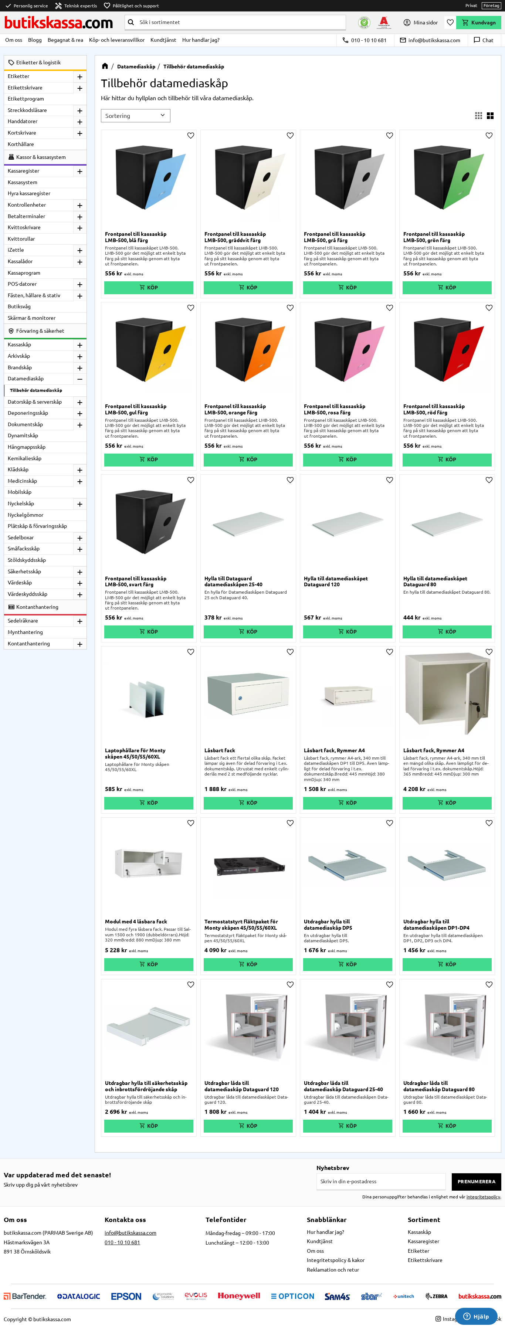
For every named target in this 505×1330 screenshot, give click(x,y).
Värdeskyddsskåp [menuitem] (27, 594)
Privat (471, 5)
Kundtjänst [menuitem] (163, 40)
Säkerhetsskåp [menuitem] (24, 571)
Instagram (454, 1319)
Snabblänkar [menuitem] (327, 1219)
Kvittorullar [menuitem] (21, 239)
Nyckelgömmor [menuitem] (25, 515)
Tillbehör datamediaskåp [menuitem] (36, 390)
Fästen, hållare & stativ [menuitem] (34, 295)
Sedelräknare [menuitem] (23, 621)
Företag (491, 5)
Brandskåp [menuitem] (20, 367)
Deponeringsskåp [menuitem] (28, 413)
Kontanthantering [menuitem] (29, 644)
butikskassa (58, 22)
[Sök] (131, 22)
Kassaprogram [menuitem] (24, 273)
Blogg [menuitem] (35, 40)
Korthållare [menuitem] (21, 144)
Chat (483, 40)
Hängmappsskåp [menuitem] (26, 447)
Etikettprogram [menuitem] (26, 99)
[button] (450, 22)
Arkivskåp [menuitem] (19, 356)
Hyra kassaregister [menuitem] (29, 193)
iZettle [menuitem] (16, 250)
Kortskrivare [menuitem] (22, 133)
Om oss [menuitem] (13, 40)
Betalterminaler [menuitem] (26, 216)
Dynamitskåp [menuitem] (23, 435)
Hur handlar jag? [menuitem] (201, 40)
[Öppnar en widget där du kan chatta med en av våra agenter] (476, 1317)
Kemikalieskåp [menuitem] (24, 458)
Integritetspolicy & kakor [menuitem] (336, 1260)
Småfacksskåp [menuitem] (24, 549)
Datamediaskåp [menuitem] (26, 378)
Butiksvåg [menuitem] (19, 306)
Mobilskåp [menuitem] (19, 492)
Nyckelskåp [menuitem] (21, 503)
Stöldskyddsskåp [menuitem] (27, 560)
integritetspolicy (483, 1196)
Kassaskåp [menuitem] (19, 344)
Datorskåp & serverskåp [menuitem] (35, 402)
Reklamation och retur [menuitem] (333, 1270)
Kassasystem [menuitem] (22, 182)
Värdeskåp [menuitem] (20, 583)
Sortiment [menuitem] (424, 1219)
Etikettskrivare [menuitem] (25, 88)
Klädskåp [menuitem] (18, 469)
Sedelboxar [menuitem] (21, 537)
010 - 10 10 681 (364, 40)
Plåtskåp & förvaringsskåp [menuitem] (37, 526)
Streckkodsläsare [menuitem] (27, 110)
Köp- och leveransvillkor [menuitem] (117, 40)
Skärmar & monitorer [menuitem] (31, 318)
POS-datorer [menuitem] (22, 284)
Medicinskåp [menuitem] (22, 481)
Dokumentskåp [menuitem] (25, 424)
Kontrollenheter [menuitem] (27, 205)
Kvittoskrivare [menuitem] (24, 227)
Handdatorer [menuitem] (22, 121)
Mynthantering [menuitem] (25, 632)
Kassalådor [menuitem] (20, 261)
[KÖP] (148, 287)
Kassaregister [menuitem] (23, 171)
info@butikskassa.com (429, 40)
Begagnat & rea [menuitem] (65, 40)
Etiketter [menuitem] (18, 76)
